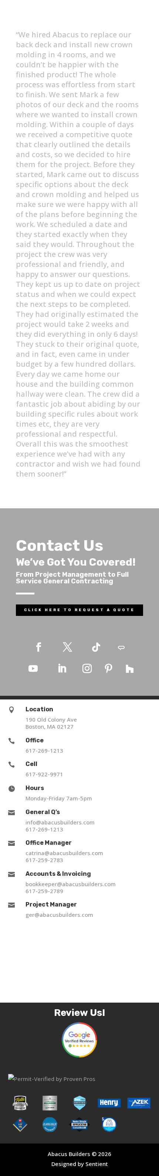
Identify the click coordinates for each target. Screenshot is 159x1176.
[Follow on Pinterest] (108, 669)
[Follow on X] (67, 647)
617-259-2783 (44, 860)
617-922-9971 (44, 774)
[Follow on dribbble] (121, 647)
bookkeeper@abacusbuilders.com (71, 884)
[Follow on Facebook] (38, 647)
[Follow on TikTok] (96, 647)
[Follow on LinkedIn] (62, 669)
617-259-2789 (44, 891)
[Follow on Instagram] (87, 669)
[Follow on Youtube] (33, 669)
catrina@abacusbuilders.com (64, 853)
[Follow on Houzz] (130, 669)
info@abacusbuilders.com (60, 822)
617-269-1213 (44, 750)
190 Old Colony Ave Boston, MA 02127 (51, 723)
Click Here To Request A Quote (79, 610)
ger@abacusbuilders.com (59, 914)
